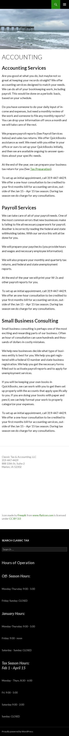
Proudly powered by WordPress (17, 731)
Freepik (22, 515)
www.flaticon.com (43, 515)
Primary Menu (64, 4)
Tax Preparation (40, 169)
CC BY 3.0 (15, 518)
